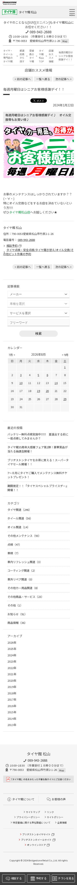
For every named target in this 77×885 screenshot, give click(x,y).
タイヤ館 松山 (27, 12)
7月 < (12, 355)
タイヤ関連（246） (19, 510)
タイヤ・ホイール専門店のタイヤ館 (8, 56)
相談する (16, 878)
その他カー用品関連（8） (23, 588)
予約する (41, 878)
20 (47, 391)
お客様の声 (59, 799)
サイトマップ (33, 812)
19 (38, 391)
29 (64, 399)
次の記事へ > (63, 79)
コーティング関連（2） (22, 570)
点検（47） (14, 544)
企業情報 (62, 822)
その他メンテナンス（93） (24, 536)
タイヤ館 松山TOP (41, 56)
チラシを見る (66, 878)
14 (56, 383)
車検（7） (13, 553)
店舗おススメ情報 (51, 56)
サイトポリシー (55, 817)
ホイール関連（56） (20, 518)
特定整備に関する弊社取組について (31, 822)
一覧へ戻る (43, 79)
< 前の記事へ (23, 79)
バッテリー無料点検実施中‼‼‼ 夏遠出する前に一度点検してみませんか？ (37, 436)
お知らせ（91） (17, 614)
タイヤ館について (23, 799)
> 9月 (65, 355)
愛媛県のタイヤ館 (31, 56)
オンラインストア (36, 845)
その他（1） (15, 605)
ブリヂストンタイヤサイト (36, 834)
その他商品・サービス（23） (25, 597)
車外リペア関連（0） (20, 579)
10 (20, 383)
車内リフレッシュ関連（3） (24, 562)
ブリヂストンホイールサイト (36, 839)
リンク (50, 812)
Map (64, 41)
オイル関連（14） (18, 527)
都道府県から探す (22, 56)
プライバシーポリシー (28, 817)
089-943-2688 (41, 31)
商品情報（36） (17, 623)
